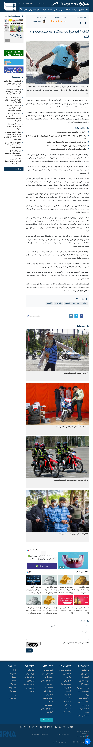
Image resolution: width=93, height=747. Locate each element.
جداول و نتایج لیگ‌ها (48, 700)
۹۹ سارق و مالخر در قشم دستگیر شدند (71, 132)
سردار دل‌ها (49, 677)
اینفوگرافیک (49, 694)
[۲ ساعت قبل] (13, 25)
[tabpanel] (13, 31)
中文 (14, 670)
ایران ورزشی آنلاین (30, 689)
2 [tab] (11, 16)
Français (12, 698)
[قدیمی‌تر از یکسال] (57, 350)
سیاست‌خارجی (34, 9)
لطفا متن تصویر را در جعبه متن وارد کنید (75, 643)
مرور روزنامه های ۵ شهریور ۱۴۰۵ (16, 36)
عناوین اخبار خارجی (67, 696)
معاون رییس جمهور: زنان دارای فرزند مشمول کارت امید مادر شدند (13, 145)
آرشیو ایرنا (85, 677)
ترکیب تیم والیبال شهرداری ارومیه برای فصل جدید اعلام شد (12, 161)
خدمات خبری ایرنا (83, 715)
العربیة (14, 677)
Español (12, 687)
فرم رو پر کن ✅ (42, 566)
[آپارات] (60, 727)
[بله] (56, 727)
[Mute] (63, 567)
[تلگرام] (71, 727)
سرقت (84, 303)
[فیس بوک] (37, 727)
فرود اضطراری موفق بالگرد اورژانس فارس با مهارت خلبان (12, 83)
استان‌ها (44, 17)
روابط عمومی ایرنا (83, 687)
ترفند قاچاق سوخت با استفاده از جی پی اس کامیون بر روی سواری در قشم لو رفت (56, 137)
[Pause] (60, 567)
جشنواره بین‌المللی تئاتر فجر (47, 710)
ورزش (61, 9)
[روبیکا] (64, 727)
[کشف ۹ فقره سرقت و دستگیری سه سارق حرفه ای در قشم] (57, 62)
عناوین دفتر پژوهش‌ (67, 703)
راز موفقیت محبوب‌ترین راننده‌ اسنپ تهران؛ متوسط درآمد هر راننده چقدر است (12, 91)
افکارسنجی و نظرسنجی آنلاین (47, 672)
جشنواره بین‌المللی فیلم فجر (47, 682)
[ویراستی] (40, 727)
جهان (55, 9)
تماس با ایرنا (85, 673)
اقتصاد (67, 9)
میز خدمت (85, 705)
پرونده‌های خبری (65, 670)
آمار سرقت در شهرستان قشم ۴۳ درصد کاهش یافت (66, 142)
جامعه (50, 9)
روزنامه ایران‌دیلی (28, 684)
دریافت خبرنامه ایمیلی (83, 711)
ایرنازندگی (30, 670)
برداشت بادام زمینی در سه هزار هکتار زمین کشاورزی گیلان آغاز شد (13, 100)
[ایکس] (67, 727)
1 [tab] (14, 16)
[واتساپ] (21, 727)
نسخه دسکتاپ (46, 720)
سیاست (74, 9)
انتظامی (67, 303)
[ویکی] (25, 727)
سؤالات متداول (84, 680)
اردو (15, 695)
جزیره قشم (76, 303)
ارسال (29, 650)
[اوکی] (29, 727)
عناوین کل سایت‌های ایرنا (66, 682)
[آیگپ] (52, 727)
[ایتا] (48, 727)
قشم (38, 17)
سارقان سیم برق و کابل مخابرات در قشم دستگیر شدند (65, 145)
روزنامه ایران (30, 673)
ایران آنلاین (30, 680)
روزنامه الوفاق (29, 677)
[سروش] (44, 727)
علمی (25, 9)
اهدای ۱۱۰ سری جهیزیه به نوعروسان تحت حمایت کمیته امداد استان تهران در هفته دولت (12, 136)
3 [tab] (8, 16)
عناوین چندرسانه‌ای (67, 710)
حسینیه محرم (48, 705)
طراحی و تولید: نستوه (83, 737)
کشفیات (49, 303)
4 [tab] (6, 16)
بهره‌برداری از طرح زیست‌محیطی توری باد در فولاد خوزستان (13, 153)
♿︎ (87, 741)
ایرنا (69, 3)
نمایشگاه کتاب (48, 687)
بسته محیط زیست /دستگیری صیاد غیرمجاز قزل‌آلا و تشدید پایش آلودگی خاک (13, 117)
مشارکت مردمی (83, 701)
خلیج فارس (58, 303)
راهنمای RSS (84, 684)
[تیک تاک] (33, 727)
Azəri (14, 680)
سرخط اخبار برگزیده (67, 675)
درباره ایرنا (85, 670)
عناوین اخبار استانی (67, 689)
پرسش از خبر (48, 691)
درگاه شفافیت (84, 698)
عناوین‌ (81, 9)
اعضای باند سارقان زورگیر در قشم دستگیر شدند (68, 149)
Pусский (13, 691)
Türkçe (13, 684)
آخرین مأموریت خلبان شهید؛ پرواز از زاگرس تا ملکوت (14, 126)
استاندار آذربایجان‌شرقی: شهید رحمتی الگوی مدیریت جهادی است (13, 108)
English (13, 673)
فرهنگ (43, 9)
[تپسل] (28, 549)
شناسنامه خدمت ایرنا (83, 693)
